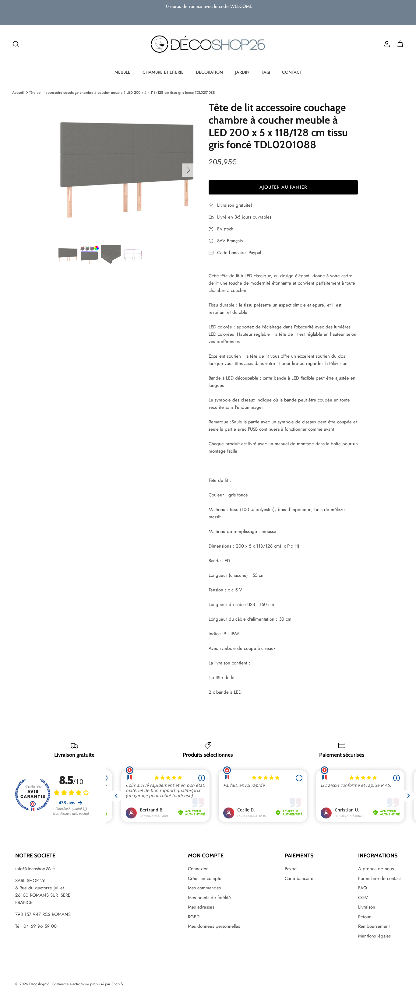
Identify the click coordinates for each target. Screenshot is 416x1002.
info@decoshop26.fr (35, 868)
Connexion (198, 868)
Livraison (366, 907)
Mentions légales (374, 936)
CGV (363, 897)
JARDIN (242, 72)
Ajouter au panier (283, 187)
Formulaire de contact (379, 878)
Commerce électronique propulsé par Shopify (87, 984)
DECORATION (209, 72)
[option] (127, 170)
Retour (364, 916)
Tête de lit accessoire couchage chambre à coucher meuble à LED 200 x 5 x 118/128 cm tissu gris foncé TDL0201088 (122, 92)
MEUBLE (122, 72)
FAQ (266, 72)
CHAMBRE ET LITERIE (163, 72)
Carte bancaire (299, 878)
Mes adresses (201, 907)
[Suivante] (188, 170)
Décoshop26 (39, 984)
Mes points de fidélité (209, 897)
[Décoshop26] (208, 44)
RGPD (193, 916)
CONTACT (292, 72)
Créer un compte (204, 878)
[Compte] (385, 44)
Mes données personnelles (214, 926)
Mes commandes (204, 888)
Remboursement (374, 926)
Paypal (291, 868)
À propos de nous (376, 868)
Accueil (18, 92)
